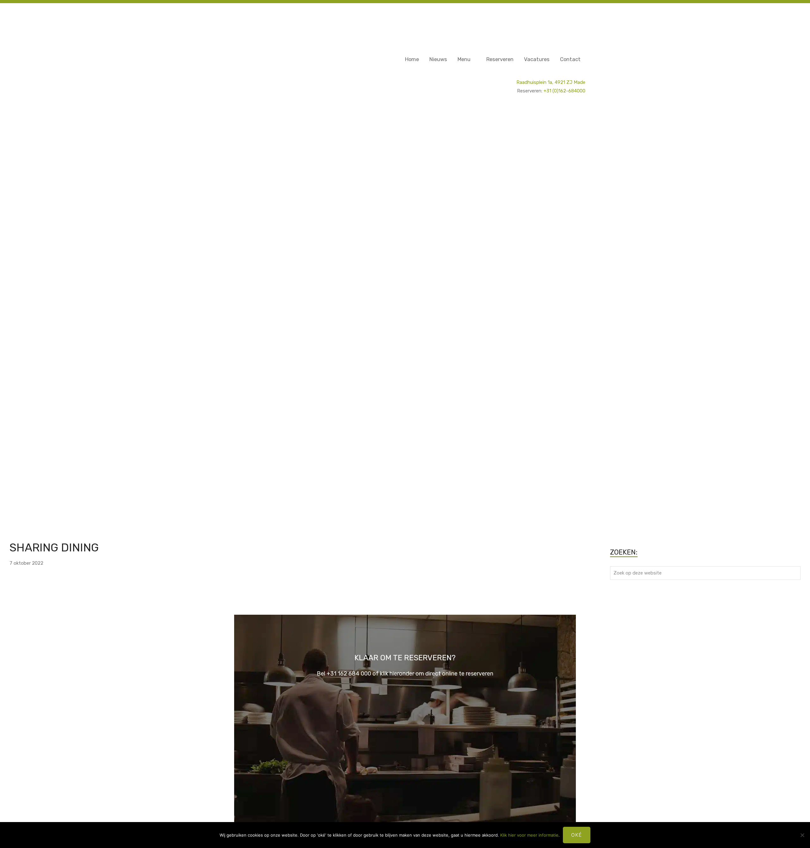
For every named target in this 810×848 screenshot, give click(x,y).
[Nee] (802, 835)
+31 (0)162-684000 (564, 91)
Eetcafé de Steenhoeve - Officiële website (245, 9)
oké (576, 835)
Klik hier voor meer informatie (529, 835)
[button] (61, 318)
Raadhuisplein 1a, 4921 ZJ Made (550, 82)
